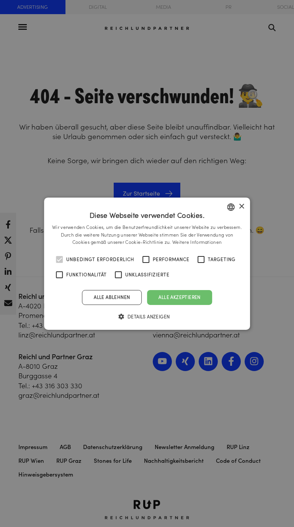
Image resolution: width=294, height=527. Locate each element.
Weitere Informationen (197, 242)
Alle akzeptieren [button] (179, 297)
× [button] (241, 206)
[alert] (147, 263)
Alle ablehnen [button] (112, 297)
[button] (147, 316)
